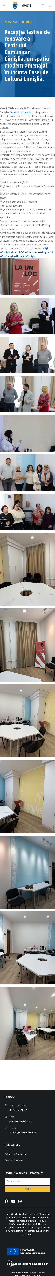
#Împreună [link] (46, 252)
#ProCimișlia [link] (7, 256)
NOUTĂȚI (27, 22)
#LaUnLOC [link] (17, 252)
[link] (20, 112)
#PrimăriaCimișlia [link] (25, 256)
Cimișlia (26, 6)
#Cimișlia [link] (5, 252)
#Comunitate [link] (32, 252)
